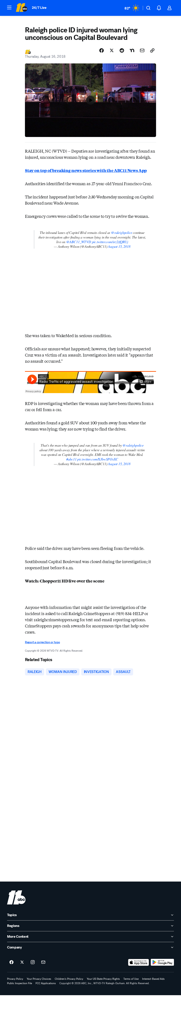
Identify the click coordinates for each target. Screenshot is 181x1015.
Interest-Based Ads (153, 979)
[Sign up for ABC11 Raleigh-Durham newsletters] (43, 962)
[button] (9, 7)
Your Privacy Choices (39, 979)
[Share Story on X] (111, 50)
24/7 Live (39, 7)
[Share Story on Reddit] (122, 50)
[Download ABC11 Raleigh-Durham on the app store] (138, 962)
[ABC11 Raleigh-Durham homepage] (21, 8)
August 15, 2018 (119, 246)
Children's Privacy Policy (69, 979)
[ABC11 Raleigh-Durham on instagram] (32, 962)
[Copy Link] (152, 50)
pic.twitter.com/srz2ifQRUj (110, 241)
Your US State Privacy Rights (103, 979)
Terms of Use (131, 979)
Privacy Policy (15, 979)
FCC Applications (46, 983)
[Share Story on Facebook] (101, 50)
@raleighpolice (121, 232)
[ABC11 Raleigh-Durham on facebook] (11, 962)
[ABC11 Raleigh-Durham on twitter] (22, 962)
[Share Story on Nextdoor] (132, 50)
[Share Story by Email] (142, 50)
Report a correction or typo (42, 642)
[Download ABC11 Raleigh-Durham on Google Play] (162, 962)
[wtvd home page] (16, 897)
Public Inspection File (19, 983)
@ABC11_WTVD (78, 241)
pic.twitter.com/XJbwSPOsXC (97, 459)
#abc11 (71, 459)
